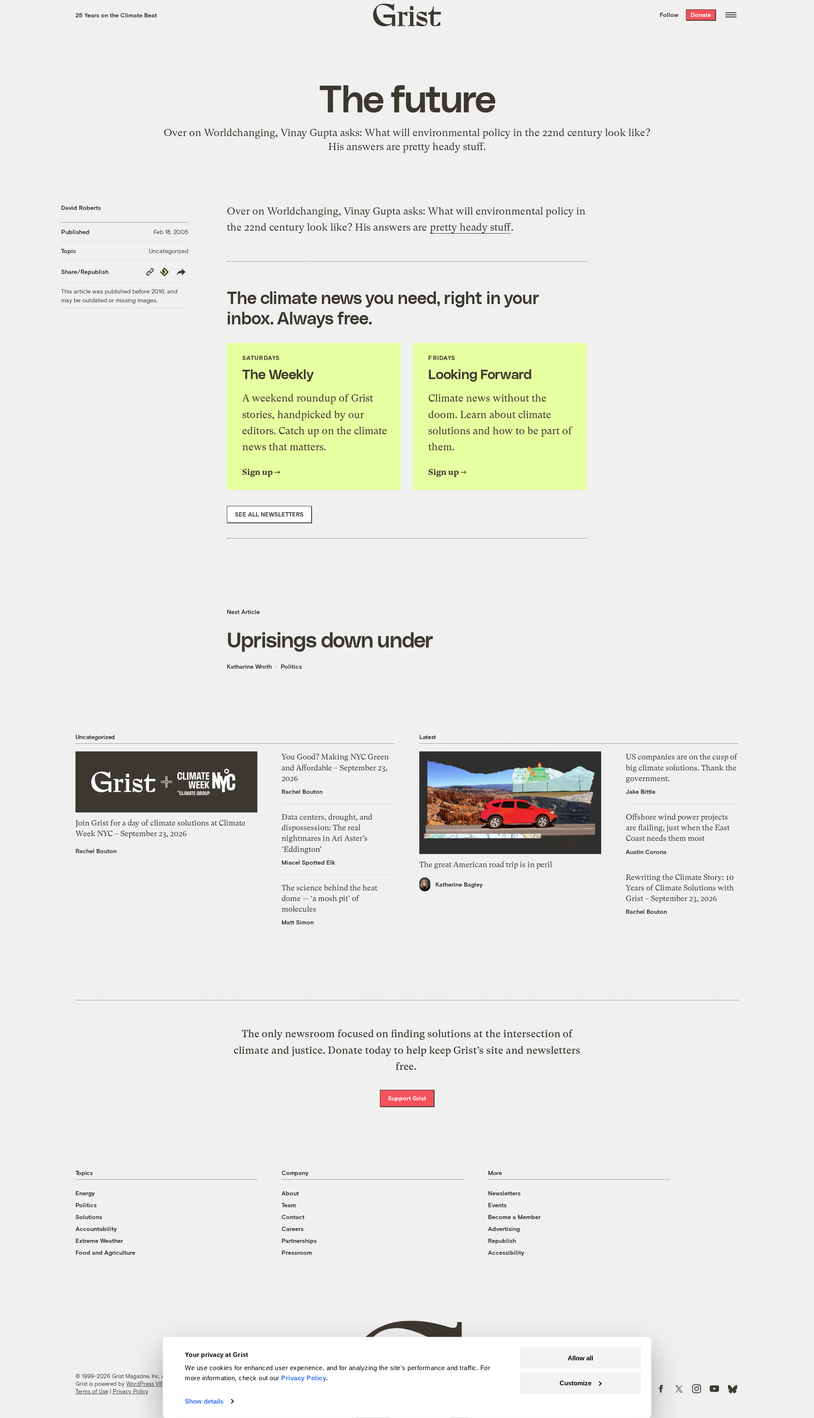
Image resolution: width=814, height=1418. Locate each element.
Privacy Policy (130, 1391)
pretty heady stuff (443, 147)
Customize (575, 1382)
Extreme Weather (99, 1240)
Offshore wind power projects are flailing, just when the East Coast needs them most (678, 827)
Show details (204, 1401)
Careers (293, 1228)
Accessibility (506, 1252)
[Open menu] (731, 15)
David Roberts (81, 207)
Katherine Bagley (459, 884)
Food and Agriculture (105, 1252)
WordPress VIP (145, 1383)
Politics (291, 666)
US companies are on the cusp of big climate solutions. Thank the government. (681, 767)
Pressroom (297, 1252)
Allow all (580, 1358)
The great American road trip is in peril (485, 864)
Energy (85, 1193)
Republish (502, 1240)
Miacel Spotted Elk (308, 862)
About (290, 1193)
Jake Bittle (640, 791)
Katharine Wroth (249, 666)
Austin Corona (646, 851)
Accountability (96, 1228)
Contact (293, 1216)
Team (289, 1205)
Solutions (88, 1216)
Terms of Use (91, 1391)
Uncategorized (168, 250)
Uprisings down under (330, 639)
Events (497, 1205)
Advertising (504, 1228)
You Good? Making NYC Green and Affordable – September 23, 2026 (335, 767)
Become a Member (514, 1216)
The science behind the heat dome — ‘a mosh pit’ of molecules (329, 898)
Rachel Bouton (96, 850)
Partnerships (299, 1240)
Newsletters (504, 1193)
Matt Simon (298, 922)
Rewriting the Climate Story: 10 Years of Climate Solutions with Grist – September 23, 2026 (680, 888)
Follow (669, 14)
